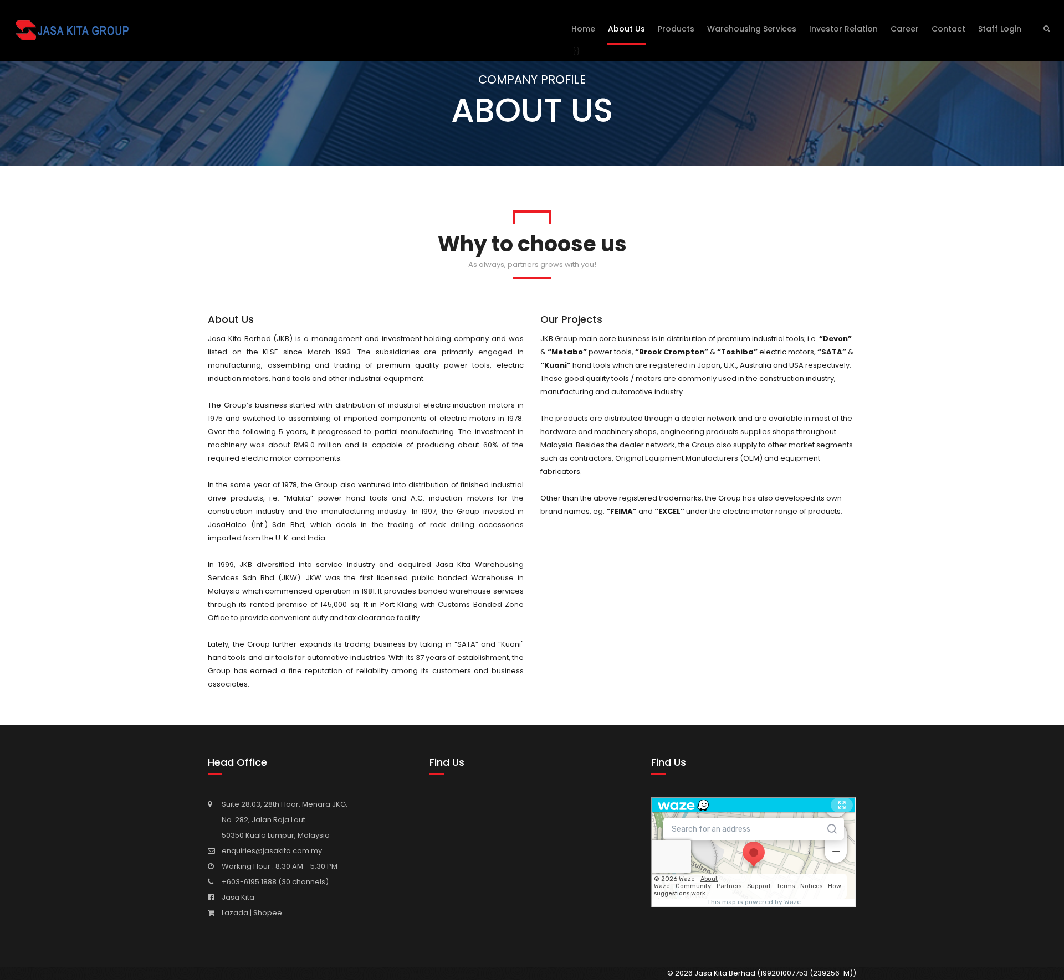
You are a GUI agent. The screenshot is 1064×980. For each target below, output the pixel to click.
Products (676, 28)
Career (905, 28)
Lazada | (237, 912)
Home (583, 28)
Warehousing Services (751, 28)
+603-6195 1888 (250, 881)
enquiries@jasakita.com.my (272, 850)
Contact (948, 28)
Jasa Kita (238, 897)
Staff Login (999, 28)
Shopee (267, 912)
